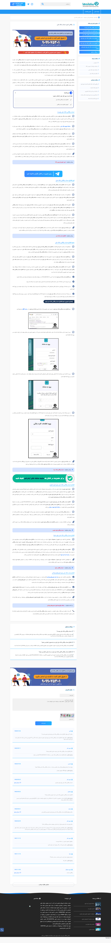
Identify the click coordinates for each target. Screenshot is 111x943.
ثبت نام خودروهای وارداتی (52, 577)
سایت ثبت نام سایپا (64, 555)
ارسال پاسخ (17, 783)
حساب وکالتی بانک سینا (59, 470)
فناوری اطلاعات (88, 11)
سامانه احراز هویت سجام (54, 507)
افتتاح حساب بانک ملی (61, 236)
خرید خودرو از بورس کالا (60, 162)
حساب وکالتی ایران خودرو (58, 530)
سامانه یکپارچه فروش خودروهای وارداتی (55, 605)
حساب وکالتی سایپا (59, 568)
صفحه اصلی (96, 11)
